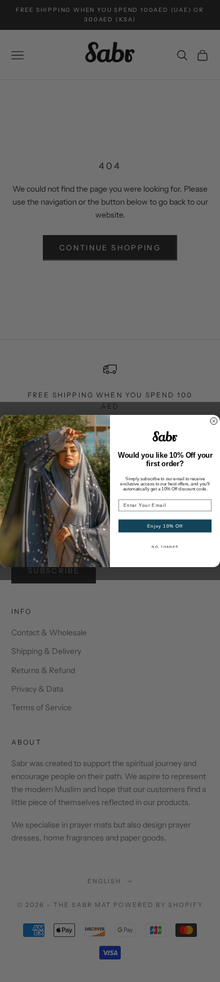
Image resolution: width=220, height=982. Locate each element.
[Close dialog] (213, 421)
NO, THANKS (165, 546)
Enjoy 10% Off (165, 526)
